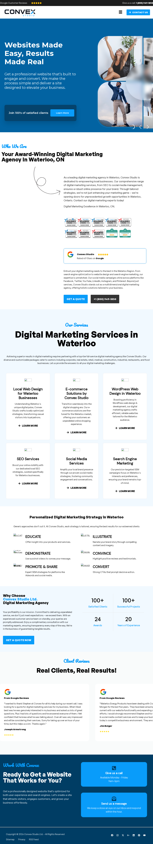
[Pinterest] (139, 835)
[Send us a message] (114, 798)
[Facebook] (112, 835)
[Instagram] (117, 835)
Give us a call (114, 773)
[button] (121, 12)
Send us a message (114, 804)
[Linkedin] (133, 835)
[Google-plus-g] (128, 835)
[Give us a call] (114, 768)
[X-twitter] (123, 835)
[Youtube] (144, 835)
